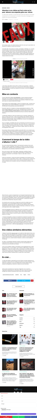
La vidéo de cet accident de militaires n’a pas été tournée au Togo (9, 374)
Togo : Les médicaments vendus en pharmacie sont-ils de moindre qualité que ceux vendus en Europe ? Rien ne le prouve (12, 322)
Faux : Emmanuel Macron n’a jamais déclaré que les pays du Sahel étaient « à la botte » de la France (12, 302)
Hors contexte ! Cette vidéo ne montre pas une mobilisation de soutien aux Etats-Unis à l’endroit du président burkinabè (26, 375)
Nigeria (25, 274)
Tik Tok (29, 274)
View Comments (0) (18, 286)
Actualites (3, 371)
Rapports (20, 325)
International (21, 323)
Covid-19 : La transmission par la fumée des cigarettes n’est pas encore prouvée (9, 349)
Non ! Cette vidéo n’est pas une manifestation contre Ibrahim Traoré (12, 309)
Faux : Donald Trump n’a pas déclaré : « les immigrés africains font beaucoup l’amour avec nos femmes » (12, 295)
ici (32, 130)
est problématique (17, 97)
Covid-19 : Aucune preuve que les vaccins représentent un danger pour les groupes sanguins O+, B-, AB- (26, 349)
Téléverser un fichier (3, 408)
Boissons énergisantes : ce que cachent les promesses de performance (29, 294)
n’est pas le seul (14, 233)
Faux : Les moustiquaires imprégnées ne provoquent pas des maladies (12, 315)
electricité (17, 274)
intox (21, 274)
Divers (20, 321)
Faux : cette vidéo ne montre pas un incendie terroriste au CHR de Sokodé (29, 309)
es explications (8, 209)
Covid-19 (20, 319)
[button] (2, 1)
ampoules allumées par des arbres (8, 274)
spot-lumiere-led (20, 223)
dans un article (13, 103)
